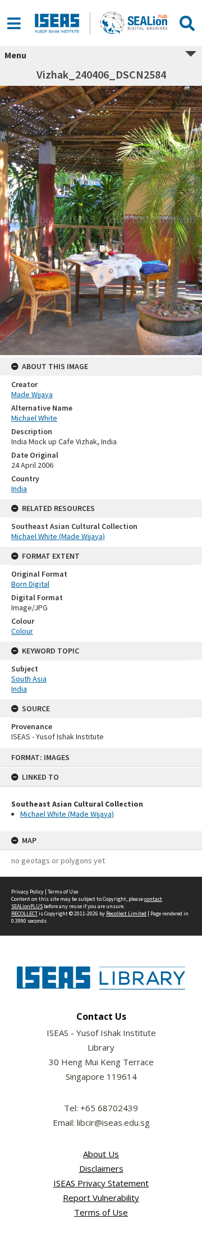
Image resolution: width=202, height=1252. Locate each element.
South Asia (29, 679)
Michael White (34, 418)
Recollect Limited (126, 913)
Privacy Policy (27, 891)
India (19, 489)
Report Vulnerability (101, 1197)
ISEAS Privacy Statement (101, 1183)
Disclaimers (101, 1168)
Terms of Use (63, 891)
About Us (101, 1153)
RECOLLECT (24, 913)
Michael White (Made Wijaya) (67, 814)
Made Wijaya (32, 394)
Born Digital (30, 584)
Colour (22, 631)
